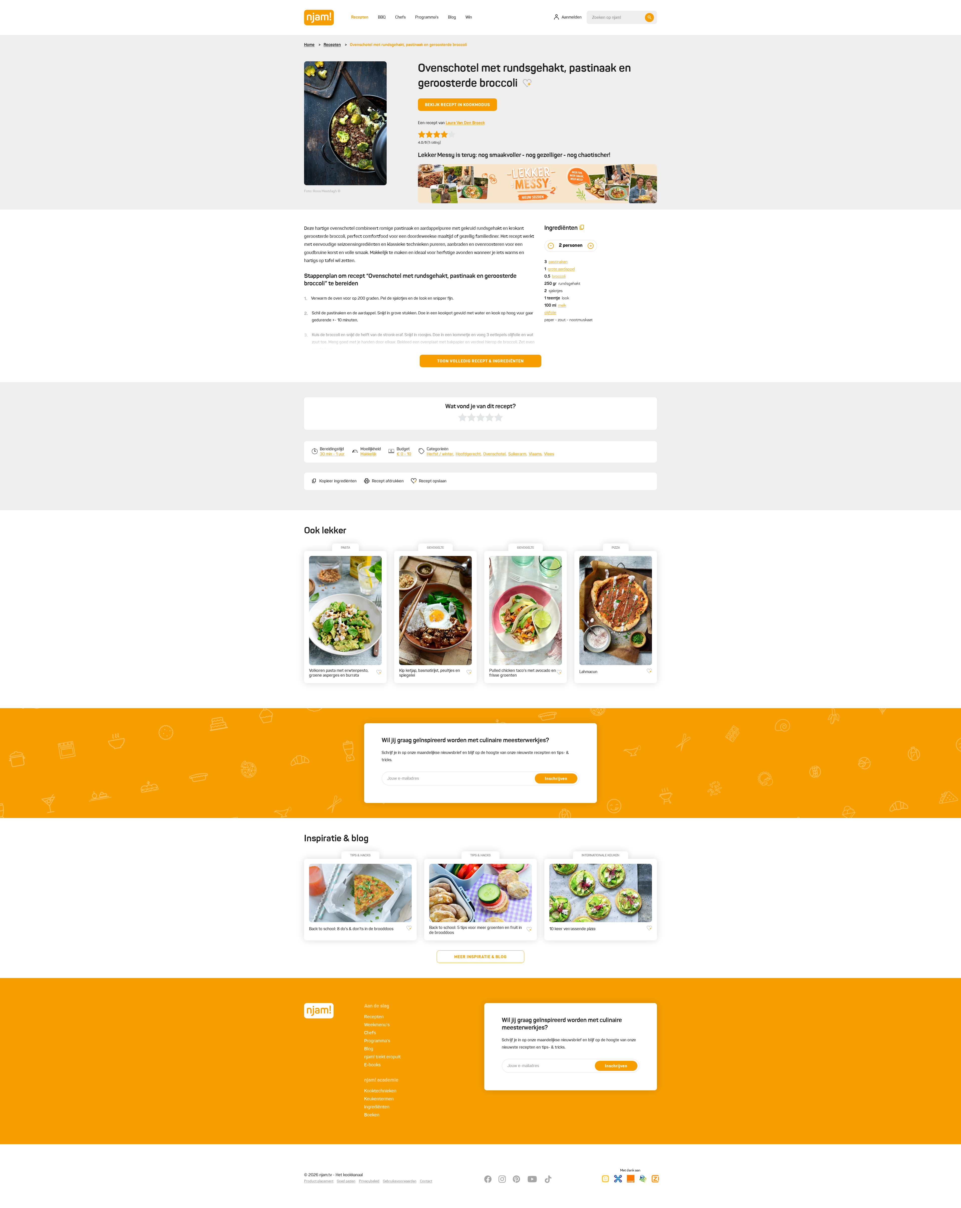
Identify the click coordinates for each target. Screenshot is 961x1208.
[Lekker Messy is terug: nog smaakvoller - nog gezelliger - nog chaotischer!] (537, 183)
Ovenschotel (494, 454)
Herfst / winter (440, 454)
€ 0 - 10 (404, 454)
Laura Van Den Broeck (465, 123)
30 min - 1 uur (332, 454)
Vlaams (535, 454)
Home (309, 45)
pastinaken (558, 262)
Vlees (549, 454)
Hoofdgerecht (468, 454)
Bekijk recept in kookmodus (457, 105)
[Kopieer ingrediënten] (582, 228)
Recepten (332, 45)
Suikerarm (517, 454)
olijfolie (550, 313)
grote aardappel (561, 269)
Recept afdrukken (388, 481)
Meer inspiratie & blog (480, 957)
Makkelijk (368, 454)
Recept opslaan (432, 481)
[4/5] (436, 134)
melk (562, 306)
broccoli (559, 277)
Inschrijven (556, 779)
